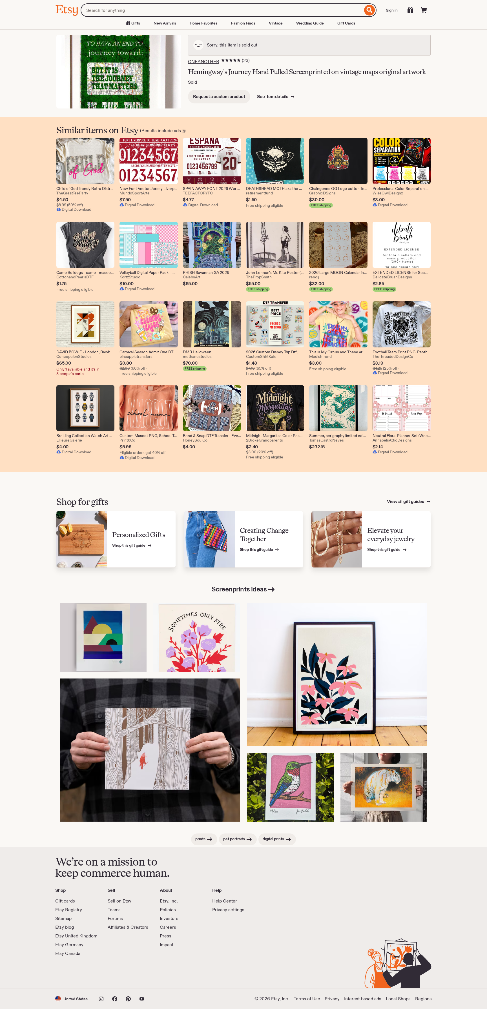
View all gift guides (406, 501)
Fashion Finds (243, 23)
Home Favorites (204, 23)
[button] (71, 998)
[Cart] (424, 10)
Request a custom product (219, 96)
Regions (423, 998)
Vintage (276, 23)
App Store (74, 972)
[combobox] (222, 10)
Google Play (117, 972)
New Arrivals (165, 23)
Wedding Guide (310, 23)
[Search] (370, 10)
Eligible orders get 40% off (142, 452)
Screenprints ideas (239, 589)
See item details (273, 96)
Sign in (392, 10)
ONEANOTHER (203, 61)
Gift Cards (346, 23)
